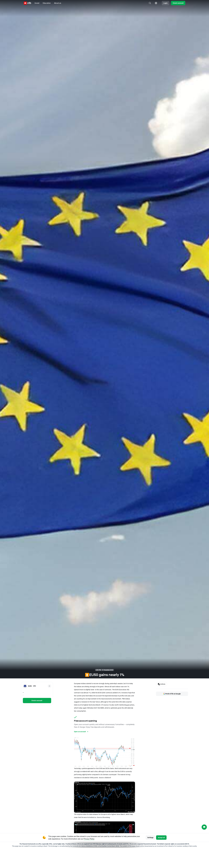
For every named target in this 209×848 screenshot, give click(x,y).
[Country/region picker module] (156, 3)
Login (165, 3)
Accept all (161, 837)
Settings (150, 837)
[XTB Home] (27, 3)
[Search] (150, 3)
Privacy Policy (89, 839)
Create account (178, 3)
